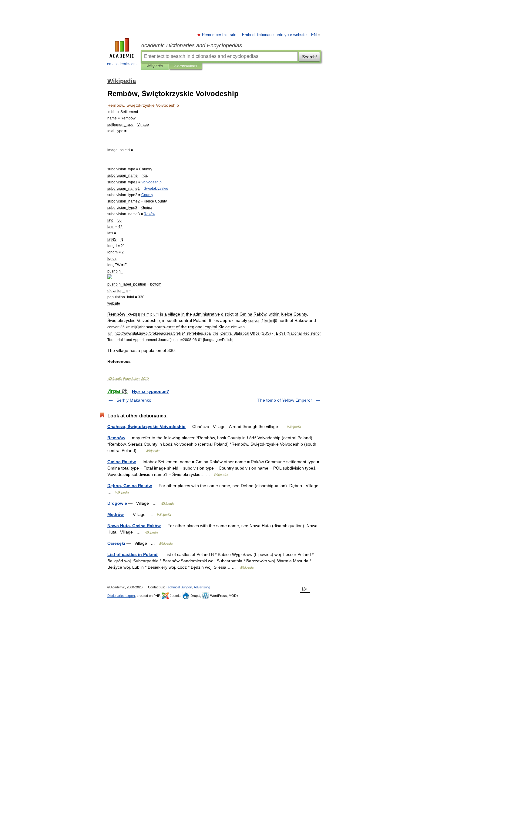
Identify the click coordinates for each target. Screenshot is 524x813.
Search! (309, 56)
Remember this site (219, 35)
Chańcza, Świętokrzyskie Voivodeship (146, 426)
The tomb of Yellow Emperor (284, 400)
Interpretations (185, 66)
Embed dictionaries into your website (274, 35)
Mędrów (115, 514)
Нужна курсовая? (150, 391)
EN (314, 35)
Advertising (202, 587)
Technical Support (179, 587)
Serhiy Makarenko (133, 400)
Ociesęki (116, 543)
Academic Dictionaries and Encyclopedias (191, 45)
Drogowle (117, 503)
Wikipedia (154, 66)
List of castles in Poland (132, 554)
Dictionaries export (121, 595)
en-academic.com (121, 64)
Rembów (116, 437)
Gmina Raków (121, 461)
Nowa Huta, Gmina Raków (134, 525)
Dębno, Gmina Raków (129, 485)
